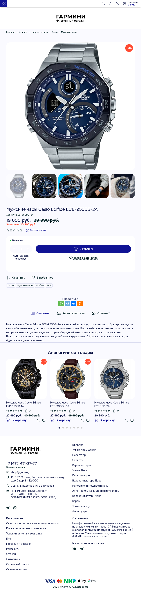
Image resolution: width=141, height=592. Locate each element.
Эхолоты (77, 460)
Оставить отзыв (16, 569)
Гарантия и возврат (18, 543)
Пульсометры (81, 475)
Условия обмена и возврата (24, 533)
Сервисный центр (17, 564)
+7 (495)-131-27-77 (21, 463)
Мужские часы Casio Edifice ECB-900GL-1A (67, 404)
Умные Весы (79, 470)
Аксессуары (79, 511)
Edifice (40, 285)
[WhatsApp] (61, 303)
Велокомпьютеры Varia (86, 496)
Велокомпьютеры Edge (87, 480)
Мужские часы (25, 285)
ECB (49, 285)
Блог (9, 538)
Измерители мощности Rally (90, 485)
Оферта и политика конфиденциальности (32, 523)
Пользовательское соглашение (26, 528)
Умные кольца (81, 506)
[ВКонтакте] (73, 303)
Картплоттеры (81, 465)
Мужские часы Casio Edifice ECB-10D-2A (111, 404)
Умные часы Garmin (84, 450)
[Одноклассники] (80, 303)
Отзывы (11, 554)
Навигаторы (80, 455)
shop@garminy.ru (21, 472)
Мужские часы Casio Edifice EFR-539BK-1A (23, 404)
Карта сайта (81, 586)
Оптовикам (13, 559)
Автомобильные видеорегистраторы (95, 490)
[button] (59, 428)
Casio (11, 285)
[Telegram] (67, 303)
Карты (76, 501)
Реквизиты (12, 549)
